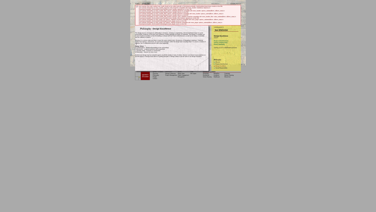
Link (191, 71)
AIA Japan (193, 73)
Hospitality (206, 73)
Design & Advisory (170, 73)
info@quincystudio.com (235, 3)
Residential (206, 75)
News (180, 71)
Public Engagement (183, 75)
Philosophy (156, 75)
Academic (216, 75)
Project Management (171, 75)
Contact (155, 78)
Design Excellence (221, 66)
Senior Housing (207, 77)
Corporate (227, 73)
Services (168, 71)
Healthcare (217, 77)
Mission (218, 62)
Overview (155, 73)
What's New (181, 73)
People (155, 77)
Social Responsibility (221, 68)
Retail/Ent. (217, 73)
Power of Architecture (222, 64)
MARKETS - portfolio (209, 71)
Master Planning (229, 75)
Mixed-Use (227, 77)
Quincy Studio (158, 71)
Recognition (181, 77)
